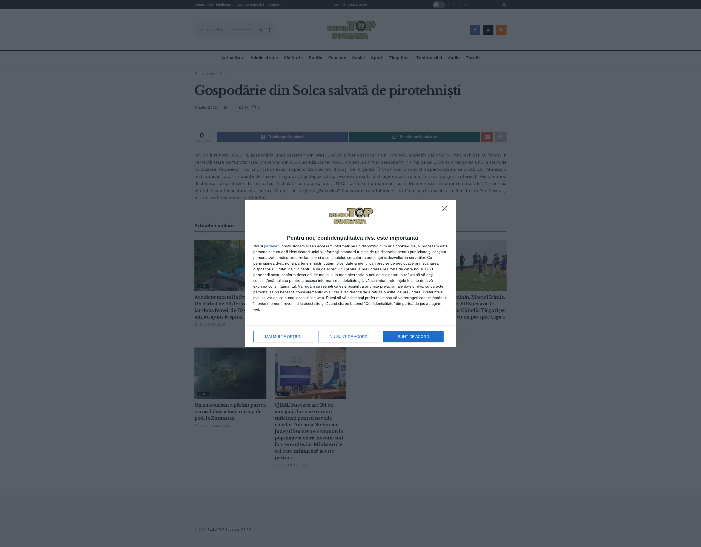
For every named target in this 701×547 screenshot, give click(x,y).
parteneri (272, 246)
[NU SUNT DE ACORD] (446, 210)
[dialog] (350, 273)
